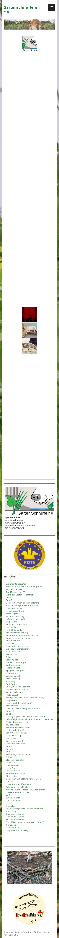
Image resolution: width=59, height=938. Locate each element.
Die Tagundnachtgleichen (17, 648)
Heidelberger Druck (15, 611)
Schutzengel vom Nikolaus (18, 787)
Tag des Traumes (14, 589)
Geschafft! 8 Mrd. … (15, 800)
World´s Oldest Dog (15, 616)
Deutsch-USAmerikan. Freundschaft (22, 602)
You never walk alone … (17, 732)
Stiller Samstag (13, 678)
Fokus (8, 657)
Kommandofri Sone (15, 819)
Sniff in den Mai (13, 640)
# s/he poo (11, 824)
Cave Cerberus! (13, 797)
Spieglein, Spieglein (15, 670)
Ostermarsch (12, 673)
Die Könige (11, 738)
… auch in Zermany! (15, 608)
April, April (10, 684)
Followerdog (11, 757)
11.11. (8, 803)
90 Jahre (9, 713)
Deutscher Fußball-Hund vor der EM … (23, 778)
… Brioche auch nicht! (15, 619)
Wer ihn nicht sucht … (16, 692)
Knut (8, 751)
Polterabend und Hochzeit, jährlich (22, 635)
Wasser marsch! (13, 676)
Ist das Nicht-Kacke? (15, 730)
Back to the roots (13, 651)
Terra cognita (12, 613)
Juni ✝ (8, 597)
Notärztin (10, 643)
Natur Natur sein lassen (17, 646)
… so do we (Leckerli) (15, 816)
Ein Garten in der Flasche (17, 792)
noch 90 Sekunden (14, 630)
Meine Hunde (12, 705)
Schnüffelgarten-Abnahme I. (19, 754)
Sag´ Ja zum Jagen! (14, 741)
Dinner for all (12, 762)
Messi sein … (12, 776)
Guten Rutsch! (12, 765)
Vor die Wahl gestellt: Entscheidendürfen (24, 808)
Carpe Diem (11, 621)
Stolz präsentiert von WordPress (19, 932)
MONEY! (9, 746)
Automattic (12, 934)
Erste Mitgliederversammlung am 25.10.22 (25, 822)
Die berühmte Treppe (16, 662)
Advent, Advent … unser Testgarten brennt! (26, 789)
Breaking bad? (12, 659)
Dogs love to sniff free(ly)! (17, 830)
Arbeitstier (11, 711)
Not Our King (12, 627)
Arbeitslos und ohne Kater (18, 638)
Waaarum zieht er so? (16, 743)
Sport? (9, 600)
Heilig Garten (12, 768)
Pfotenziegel (12, 695)
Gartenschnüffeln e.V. (20, 9)
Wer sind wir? (12, 654)
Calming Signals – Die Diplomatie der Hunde (26, 716)
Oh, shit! (9, 781)
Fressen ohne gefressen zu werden (22, 605)
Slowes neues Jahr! (15, 759)
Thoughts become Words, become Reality (25, 697)
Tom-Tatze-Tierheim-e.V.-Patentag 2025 (24, 586)
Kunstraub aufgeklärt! (16, 773)
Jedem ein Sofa (13, 667)
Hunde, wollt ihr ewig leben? (19, 703)
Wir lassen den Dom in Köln (18, 727)
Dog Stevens (12, 700)
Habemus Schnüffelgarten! (18, 784)
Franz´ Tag (11, 811)
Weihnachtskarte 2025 (16, 583)
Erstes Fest (11, 806)
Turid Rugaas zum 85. (16, 592)
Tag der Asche (12, 724)
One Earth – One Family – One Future (23, 708)
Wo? (8, 795)
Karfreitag (10, 681)
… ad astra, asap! (14, 735)
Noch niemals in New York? (18, 689)
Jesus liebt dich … (14, 770)
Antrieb (9, 749)
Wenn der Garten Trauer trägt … (21, 594)
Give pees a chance (15, 814)
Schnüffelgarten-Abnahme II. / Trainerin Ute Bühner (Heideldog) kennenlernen (29, 720)
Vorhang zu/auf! (13, 665)
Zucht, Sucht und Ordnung (18, 686)
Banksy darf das (13, 827)
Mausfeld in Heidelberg (17, 632)
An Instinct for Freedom (16, 624)
